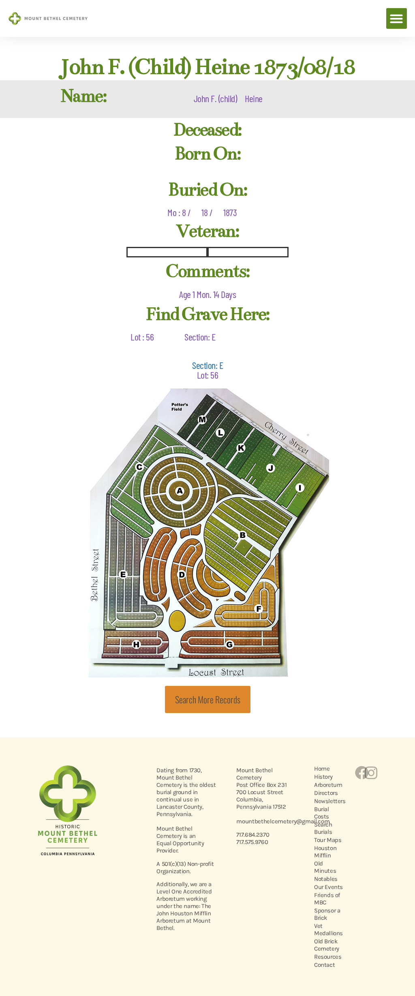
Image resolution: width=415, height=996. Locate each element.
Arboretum (328, 784)
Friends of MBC (327, 898)
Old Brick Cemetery (326, 945)
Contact (324, 964)
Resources (327, 956)
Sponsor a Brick (327, 914)
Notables (326, 878)
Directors (326, 793)
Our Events (328, 887)
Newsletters (329, 801)
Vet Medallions (328, 929)
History (323, 776)
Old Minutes (325, 867)
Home (321, 768)
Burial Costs (321, 812)
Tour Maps (327, 840)
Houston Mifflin (325, 851)
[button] (396, 18)
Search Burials (323, 828)
